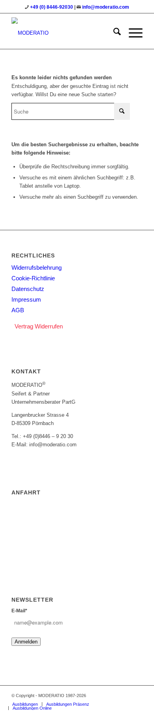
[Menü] (132, 33)
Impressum (26, 299)
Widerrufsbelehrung (36, 267)
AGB (17, 310)
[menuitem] (113, 33)
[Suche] (113, 33)
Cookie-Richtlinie (33, 278)
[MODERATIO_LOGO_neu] (63, 33)
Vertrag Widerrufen (39, 326)
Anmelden (26, 642)
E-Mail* (19, 610)
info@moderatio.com (105, 7)
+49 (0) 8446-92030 (51, 7)
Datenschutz (27, 288)
